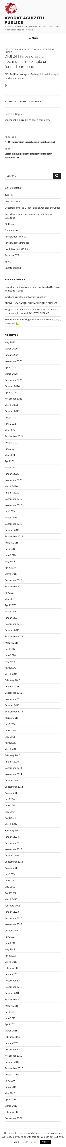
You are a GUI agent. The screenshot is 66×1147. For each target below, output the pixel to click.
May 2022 (10, 430)
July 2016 (10, 649)
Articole (9, 195)
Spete (8, 261)
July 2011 (9, 1012)
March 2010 (11, 1105)
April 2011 (10, 1024)
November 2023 (13, 398)
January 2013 (12, 911)
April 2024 (10, 392)
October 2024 (12, 386)
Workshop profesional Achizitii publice (25, 297)
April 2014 (10, 818)
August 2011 (11, 1005)
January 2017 (12, 617)
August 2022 (12, 417)
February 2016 (12, 680)
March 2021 (11, 467)
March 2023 (11, 405)
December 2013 (13, 843)
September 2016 (14, 636)
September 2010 (14, 1068)
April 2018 (10, 567)
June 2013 (10, 880)
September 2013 (14, 861)
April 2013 (10, 893)
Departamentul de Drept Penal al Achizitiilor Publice (32, 207)
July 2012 (10, 937)
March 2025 (11, 373)
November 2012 (13, 924)
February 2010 (12, 1112)
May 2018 (10, 561)
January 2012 (12, 974)
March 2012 (11, 962)
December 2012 (13, 918)
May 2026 (10, 342)
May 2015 (10, 736)
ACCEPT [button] (45, 1142)
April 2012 (10, 955)
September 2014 (14, 786)
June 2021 (10, 449)
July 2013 (10, 874)
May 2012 (10, 949)
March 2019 (11, 517)
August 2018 (12, 542)
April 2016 (10, 668)
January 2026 (12, 355)
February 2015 (12, 755)
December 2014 (13, 768)
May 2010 (10, 1093)
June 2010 (10, 1087)
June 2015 (10, 730)
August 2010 (12, 1074)
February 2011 (12, 1037)
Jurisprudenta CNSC (16, 236)
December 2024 (13, 380)
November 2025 (13, 361)
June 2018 (10, 555)
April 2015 (10, 743)
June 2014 (10, 805)
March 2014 (11, 824)
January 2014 (12, 836)
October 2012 (12, 930)
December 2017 (13, 580)
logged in (23, 120)
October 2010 (12, 1062)
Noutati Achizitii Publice (25, 101)
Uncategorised (13, 268)
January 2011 (11, 1043)
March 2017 (11, 611)
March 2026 (11, 348)
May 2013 (10, 886)
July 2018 (10, 549)
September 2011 (14, 999)
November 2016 (13, 624)
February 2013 (12, 905)
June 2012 (10, 943)
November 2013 (13, 849)
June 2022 (10, 423)
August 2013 (12, 868)
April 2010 (10, 1099)
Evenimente (11, 230)
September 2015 (14, 711)
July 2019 (10, 511)
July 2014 (10, 799)
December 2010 (13, 1049)
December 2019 (13, 499)
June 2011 (10, 1018)
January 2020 (12, 492)
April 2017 (10, 605)
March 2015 (11, 749)
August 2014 (12, 793)
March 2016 (11, 674)
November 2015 (13, 699)
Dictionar (10, 224)
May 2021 (10, 455)
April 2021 (10, 461)
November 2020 (13, 480)
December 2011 (13, 980)
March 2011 (11, 1030)
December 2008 (14, 1118)
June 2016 (10, 655)
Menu (35, 38)
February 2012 (12, 968)
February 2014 (12, 830)
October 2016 (12, 630)
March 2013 (11, 899)
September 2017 (14, 586)
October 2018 (12, 530)
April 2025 (10, 367)
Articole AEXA (12, 201)
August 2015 (12, 718)
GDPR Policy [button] (29, 1142)
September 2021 (14, 436)
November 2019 (13, 505)
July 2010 (10, 1080)
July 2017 (10, 592)
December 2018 (13, 524)
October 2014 (12, 780)
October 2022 (12, 411)
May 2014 (10, 811)
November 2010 (13, 1055)
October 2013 (12, 855)
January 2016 (12, 686)
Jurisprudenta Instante (17, 242)
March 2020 (11, 486)
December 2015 (13, 692)
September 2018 (14, 536)
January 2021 (12, 474)
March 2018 (11, 574)
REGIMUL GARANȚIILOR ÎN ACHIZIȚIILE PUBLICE (31, 303)
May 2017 (10, 599)
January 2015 (12, 761)
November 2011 (13, 987)
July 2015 (10, 724)
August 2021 (11, 442)
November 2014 (13, 774)
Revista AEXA (12, 255)
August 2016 (12, 642)
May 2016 (10, 661)
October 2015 (12, 705)
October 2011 (12, 993)
